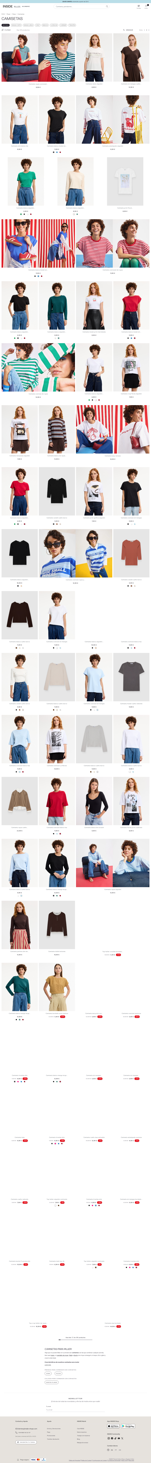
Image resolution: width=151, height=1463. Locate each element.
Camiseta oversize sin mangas (131, 518)
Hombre (26, 6)
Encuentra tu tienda (27, 1442)
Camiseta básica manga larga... (57, 889)
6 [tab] (120, 35)
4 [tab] (81, 35)
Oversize (63, 25)
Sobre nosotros (81, 1432)
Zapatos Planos (51, 1382)
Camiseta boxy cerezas (113, 456)
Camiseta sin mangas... (94, 1075)
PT (116, 1450)
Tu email (48, 1406)
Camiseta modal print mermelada (94, 332)
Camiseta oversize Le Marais (57, 765)
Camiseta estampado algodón (112, 146)
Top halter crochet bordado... (112, 951)
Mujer (17, 6)
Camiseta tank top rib (56, 1261)
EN (120, 1450)
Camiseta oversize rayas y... (75, 580)
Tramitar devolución (53, 1439)
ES (112, 1450)
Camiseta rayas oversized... (38, 84)
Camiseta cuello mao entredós (94, 1137)
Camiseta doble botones (56, 951)
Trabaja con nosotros (83, 1435)
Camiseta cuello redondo (19, 1199)
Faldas (58, 1373)
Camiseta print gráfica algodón (94, 518)
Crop (38, 25)
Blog (78, 1439)
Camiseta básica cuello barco (19, 642)
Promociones (51, 1435)
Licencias (54, 25)
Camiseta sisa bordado (113, 1323)
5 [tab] (82, 35)
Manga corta (16, 25)
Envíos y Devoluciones (54, 1428)
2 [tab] (79, 35)
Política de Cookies (86, 1460)
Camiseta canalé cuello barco (57, 518)
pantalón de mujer (62, 1355)
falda (70, 1355)
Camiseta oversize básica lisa (131, 642)
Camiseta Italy (20, 1137)
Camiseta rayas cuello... (19, 827)
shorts (76, 1355)
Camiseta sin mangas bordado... (131, 1199)
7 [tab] (121, 1150)
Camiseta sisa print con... (94, 1013)
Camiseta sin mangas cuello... (131, 84)
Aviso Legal (124, 1460)
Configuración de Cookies (99, 1460)
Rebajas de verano (82, 1442)
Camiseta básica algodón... (25, 208)
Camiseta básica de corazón (94, 827)
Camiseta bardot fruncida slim (19, 1261)
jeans (52, 1355)
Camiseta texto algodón (94, 84)
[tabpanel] (38, 57)
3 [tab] (80, 35)
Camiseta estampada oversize (131, 1137)
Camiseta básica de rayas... (56, 456)
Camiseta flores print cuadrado (131, 827)
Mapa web (131, 1460)
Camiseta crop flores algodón (131, 394)
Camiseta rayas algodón (112, 889)
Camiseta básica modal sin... (57, 146)
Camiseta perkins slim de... (19, 951)
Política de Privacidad (74, 1460)
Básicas (45, 25)
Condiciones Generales (114, 1460)
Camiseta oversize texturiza (131, 1013)
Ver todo (5, 25)
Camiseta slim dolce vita (19, 146)
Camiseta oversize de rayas (38, 394)
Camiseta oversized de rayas (113, 270)
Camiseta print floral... (125, 208)
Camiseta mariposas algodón (20, 456)
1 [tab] (78, 35)
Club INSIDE (80, 1428)
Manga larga (28, 25)
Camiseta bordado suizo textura (57, 1013)
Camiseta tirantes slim (19, 1075)
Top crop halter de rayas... (38, 1323)
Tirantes (72, 25)
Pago (48, 1432)
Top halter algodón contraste (57, 1199)
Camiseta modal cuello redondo (131, 704)
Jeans (48, 1373)
